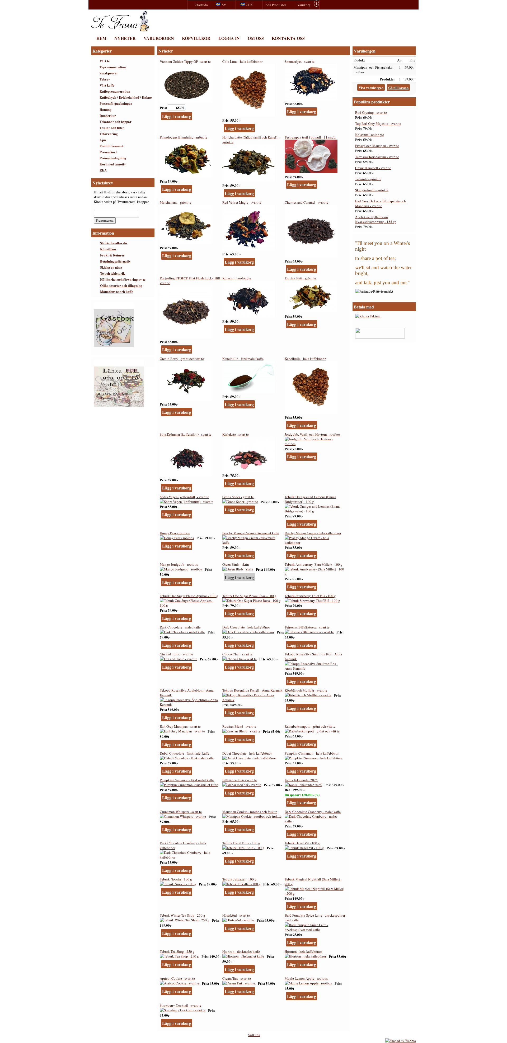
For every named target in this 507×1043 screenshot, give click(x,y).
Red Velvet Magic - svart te (241, 202)
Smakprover (109, 72)
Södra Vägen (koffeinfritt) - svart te (184, 496)
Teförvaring (109, 133)
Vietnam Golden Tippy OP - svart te (185, 61)
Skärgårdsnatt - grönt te (371, 190)
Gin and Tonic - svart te (176, 654)
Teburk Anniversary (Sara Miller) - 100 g (313, 564)
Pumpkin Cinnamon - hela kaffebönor (312, 753)
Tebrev (105, 79)
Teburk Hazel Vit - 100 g (302, 843)
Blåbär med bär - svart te (239, 780)
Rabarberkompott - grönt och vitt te (310, 726)
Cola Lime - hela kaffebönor (242, 61)
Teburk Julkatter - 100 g (239, 879)
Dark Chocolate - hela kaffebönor (246, 627)
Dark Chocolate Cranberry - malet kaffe (313, 811)
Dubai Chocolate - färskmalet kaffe (184, 753)
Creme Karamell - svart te (373, 167)
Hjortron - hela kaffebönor (303, 951)
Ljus (103, 139)
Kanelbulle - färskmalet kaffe (243, 358)
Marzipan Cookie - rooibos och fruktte (249, 811)
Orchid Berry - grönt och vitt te (182, 358)
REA (103, 170)
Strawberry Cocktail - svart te (180, 1005)
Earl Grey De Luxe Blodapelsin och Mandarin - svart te (380, 203)
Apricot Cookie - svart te (177, 978)
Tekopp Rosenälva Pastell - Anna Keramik (252, 690)
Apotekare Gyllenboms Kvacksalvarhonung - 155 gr (375, 219)
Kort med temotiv (113, 163)
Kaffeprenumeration (115, 91)
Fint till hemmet (111, 145)
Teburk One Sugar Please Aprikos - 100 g (189, 595)
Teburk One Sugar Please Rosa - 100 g (249, 595)
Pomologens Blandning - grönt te (183, 137)
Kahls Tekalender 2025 (301, 780)
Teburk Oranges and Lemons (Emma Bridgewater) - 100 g (310, 499)
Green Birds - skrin (235, 564)
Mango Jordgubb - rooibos (179, 564)
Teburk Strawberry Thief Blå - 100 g (310, 595)
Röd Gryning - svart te (371, 112)
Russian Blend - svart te (239, 726)
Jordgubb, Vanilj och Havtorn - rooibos (312, 434)
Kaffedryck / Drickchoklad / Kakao (126, 97)
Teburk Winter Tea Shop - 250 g (182, 915)
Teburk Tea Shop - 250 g (177, 951)
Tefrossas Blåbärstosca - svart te (307, 627)
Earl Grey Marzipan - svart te (180, 726)
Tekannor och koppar (116, 121)
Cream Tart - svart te (236, 978)
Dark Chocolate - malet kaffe (180, 627)
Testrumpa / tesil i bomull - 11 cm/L (310, 137)
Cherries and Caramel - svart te (306, 202)
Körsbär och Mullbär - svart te (306, 690)
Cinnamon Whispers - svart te (181, 811)
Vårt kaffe (107, 85)
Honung (105, 109)
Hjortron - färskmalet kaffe (241, 951)
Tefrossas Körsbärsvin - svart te (377, 156)
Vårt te (105, 60)
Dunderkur (108, 115)
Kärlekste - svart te (235, 434)
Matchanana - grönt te (175, 202)
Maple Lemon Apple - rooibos (306, 978)
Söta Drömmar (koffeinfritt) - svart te (186, 434)
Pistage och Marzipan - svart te (377, 145)
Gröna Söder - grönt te (238, 496)
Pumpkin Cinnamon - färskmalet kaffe (187, 780)
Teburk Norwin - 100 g (176, 879)
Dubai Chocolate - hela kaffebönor (247, 753)
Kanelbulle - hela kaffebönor (305, 358)
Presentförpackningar (116, 103)
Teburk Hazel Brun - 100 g (241, 843)
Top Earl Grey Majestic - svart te (378, 123)
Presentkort (108, 151)
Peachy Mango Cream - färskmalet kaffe (250, 533)
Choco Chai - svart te (237, 654)
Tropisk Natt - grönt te (300, 278)
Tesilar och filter (112, 127)
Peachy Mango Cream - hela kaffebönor (313, 533)
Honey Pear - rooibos (175, 533)
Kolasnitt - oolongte (236, 278)
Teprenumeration (113, 66)
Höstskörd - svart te (236, 915)
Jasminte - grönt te (368, 179)
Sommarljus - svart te (299, 61)
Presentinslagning (113, 157)
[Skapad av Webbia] (400, 1040)
